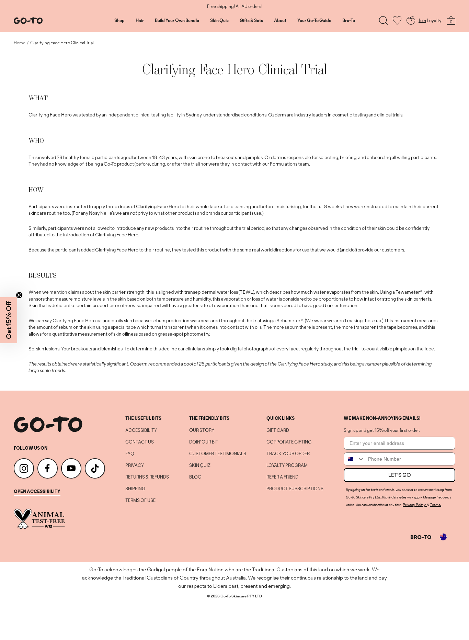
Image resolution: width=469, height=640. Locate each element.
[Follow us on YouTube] (71, 468)
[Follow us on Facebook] (47, 468)
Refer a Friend (282, 477)
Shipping (135, 489)
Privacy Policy (414, 505)
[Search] (383, 20)
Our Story (201, 430)
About (280, 21)
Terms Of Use (140, 500)
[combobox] (354, 459)
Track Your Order (288, 454)
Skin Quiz (219, 21)
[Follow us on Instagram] (23, 468)
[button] (8, 320)
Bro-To (348, 21)
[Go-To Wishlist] (397, 20)
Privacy (134, 465)
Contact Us (139, 442)
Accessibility (141, 430)
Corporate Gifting (288, 442)
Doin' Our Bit (203, 442)
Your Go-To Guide (314, 21)
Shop (119, 21)
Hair (140, 21)
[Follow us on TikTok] (94, 468)
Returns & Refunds (147, 477)
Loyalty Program (287, 465)
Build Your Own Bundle (177, 21)
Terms (435, 505)
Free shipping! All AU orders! (234, 6)
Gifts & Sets (251, 21)
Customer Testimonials (217, 454)
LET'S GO (399, 475)
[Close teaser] (19, 295)
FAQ (129, 454)
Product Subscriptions (294, 489)
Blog (195, 477)
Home (19, 42)
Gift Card (277, 430)
